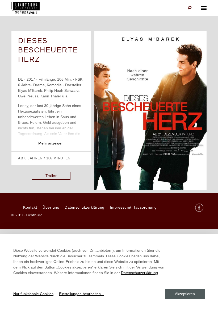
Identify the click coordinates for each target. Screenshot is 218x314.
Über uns (51, 207)
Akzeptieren (185, 294)
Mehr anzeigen (51, 143)
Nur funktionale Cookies (33, 294)
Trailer (51, 175)
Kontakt (30, 207)
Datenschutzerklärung (84, 207)
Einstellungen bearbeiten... (81, 294)
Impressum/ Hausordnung (133, 207)
